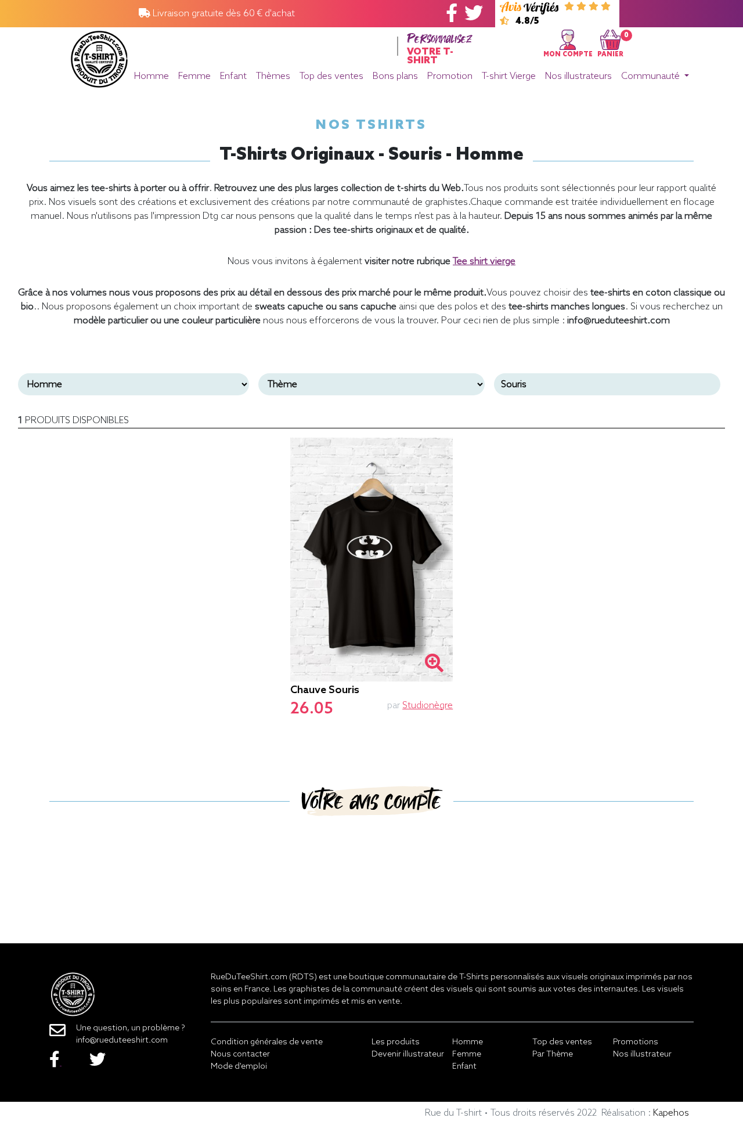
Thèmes (273, 76)
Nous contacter (240, 1054)
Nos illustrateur (642, 1054)
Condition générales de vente (267, 1042)
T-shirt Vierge (509, 76)
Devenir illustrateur (408, 1054)
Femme (194, 76)
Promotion (450, 76)
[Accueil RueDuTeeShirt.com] (99, 56)
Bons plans (395, 76)
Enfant (233, 76)
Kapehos (671, 1113)
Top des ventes (331, 76)
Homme (151, 76)
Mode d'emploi (239, 1067)
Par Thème (552, 1054)
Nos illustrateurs (578, 76)
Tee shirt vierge (484, 261)
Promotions (635, 1042)
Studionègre (427, 705)
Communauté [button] (651, 76)
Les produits (396, 1042)
